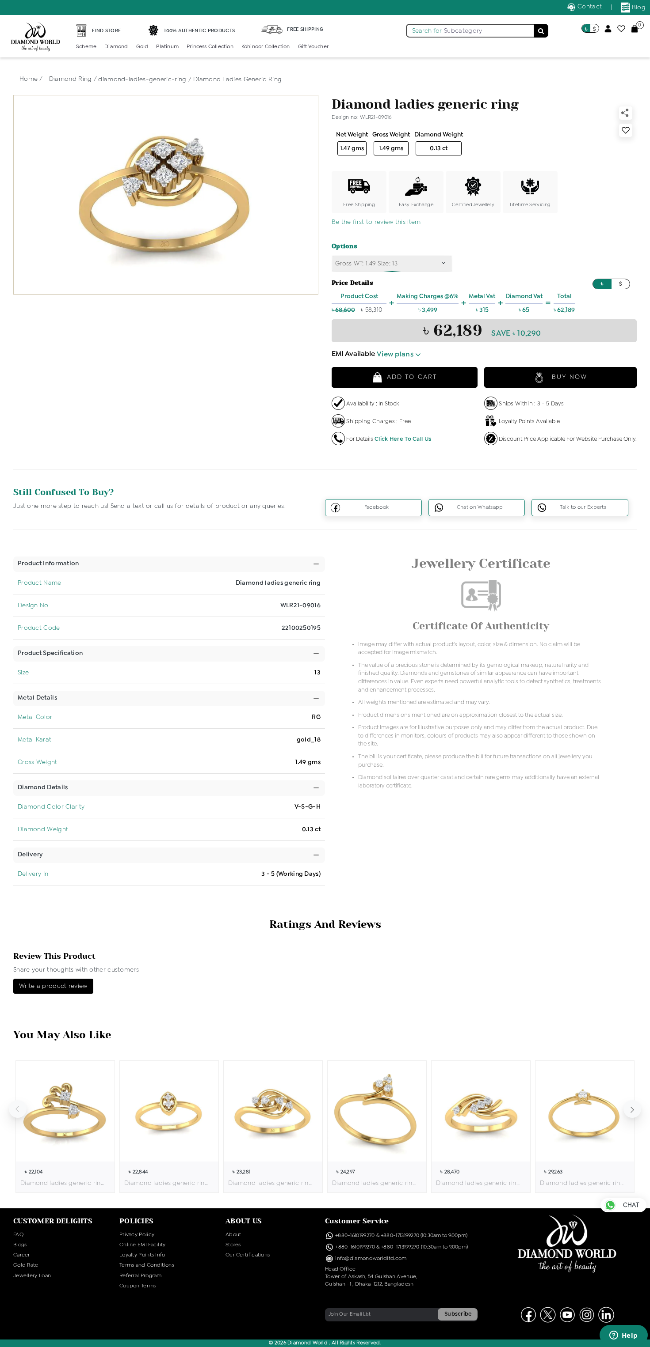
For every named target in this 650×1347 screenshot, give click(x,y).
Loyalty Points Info (142, 1255)
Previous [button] (18, 1109)
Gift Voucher (313, 47)
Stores (233, 1245)
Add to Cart (412, 377)
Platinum (167, 47)
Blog (638, 7)
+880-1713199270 (400, 1235)
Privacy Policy (136, 1235)
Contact (589, 6)
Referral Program (140, 1276)
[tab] (48, 563)
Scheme (86, 47)
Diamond (116, 47)
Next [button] (632, 1109)
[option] (65, 1126)
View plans (396, 354)
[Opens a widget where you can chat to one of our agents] (623, 1336)
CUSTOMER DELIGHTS (52, 1221)
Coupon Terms (137, 1286)
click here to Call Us (403, 439)
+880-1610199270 (355, 1235)
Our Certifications (248, 1255)
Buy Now (568, 377)
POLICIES (136, 1221)
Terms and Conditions (146, 1265)
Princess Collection (210, 47)
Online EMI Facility (142, 1245)
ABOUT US (244, 1221)
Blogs (20, 1245)
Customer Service (357, 1221)
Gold (142, 47)
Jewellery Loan (32, 1276)
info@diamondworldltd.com (370, 1258)
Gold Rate (25, 1265)
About (233, 1235)
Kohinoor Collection (265, 47)
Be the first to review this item (376, 222)
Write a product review (53, 986)
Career (21, 1255)
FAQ (18, 1235)
